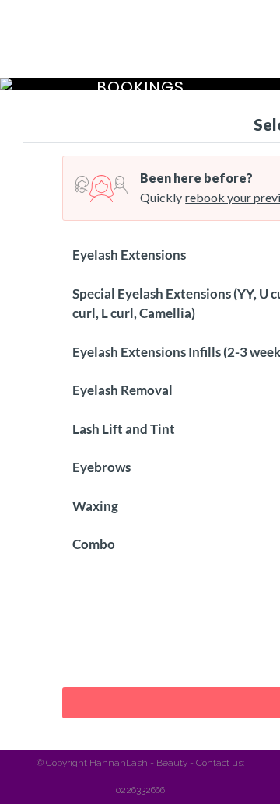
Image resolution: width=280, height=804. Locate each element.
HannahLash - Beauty (138, 762)
